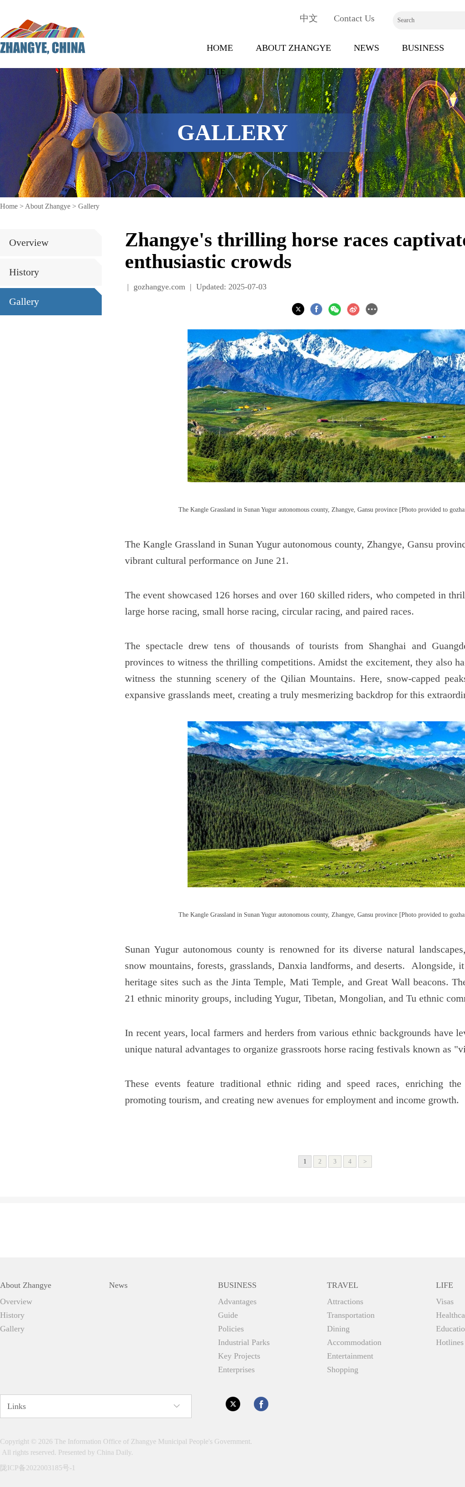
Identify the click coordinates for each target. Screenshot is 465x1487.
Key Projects (239, 1355)
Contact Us (354, 18)
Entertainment (350, 1355)
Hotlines (450, 1342)
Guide (228, 1315)
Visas (445, 1301)
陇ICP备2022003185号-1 (37, 1468)
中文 (309, 18)
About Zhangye (293, 48)
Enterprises (236, 1369)
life (216, 72)
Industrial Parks (244, 1342)
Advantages (237, 1301)
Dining (338, 1328)
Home (220, 48)
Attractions (345, 1301)
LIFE (444, 1285)
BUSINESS (423, 48)
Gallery (88, 206)
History (24, 272)
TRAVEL (342, 1285)
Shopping (342, 1369)
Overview (29, 242)
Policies (231, 1328)
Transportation (351, 1315)
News (366, 48)
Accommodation (354, 1342)
